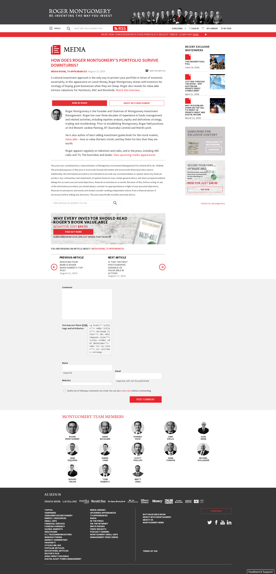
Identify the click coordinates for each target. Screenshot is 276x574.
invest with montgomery (157, 517)
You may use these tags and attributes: (75, 327)
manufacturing (53, 537)
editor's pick (52, 553)
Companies (50, 512)
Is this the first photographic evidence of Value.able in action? (118, 268)
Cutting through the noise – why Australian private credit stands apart (195, 86)
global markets (54, 529)
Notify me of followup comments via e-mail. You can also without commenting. (109, 390)
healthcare (51, 531)
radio (93, 518)
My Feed (227, 28)
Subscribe (177, 28)
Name (65, 363)
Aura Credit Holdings (57, 556)
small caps (51, 520)
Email (118, 371)
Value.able (71, 139)
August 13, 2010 (68, 273)
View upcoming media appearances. (135, 155)
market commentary (56, 539)
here (186, 34)
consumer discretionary (59, 515)
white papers (97, 526)
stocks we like (53, 545)
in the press (97, 520)
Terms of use (150, 551)
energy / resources (55, 518)
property (50, 542)
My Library (212, 28)
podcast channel (99, 531)
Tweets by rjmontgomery (213, 203)
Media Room (58, 71)
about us (148, 519)
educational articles (57, 550)
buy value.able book (154, 514)
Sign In (195, 28)
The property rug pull (194, 63)
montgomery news (153, 522)
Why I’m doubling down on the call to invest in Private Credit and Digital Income (195, 110)
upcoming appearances (103, 512)
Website (66, 380)
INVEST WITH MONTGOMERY (137, 103)
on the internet (99, 523)
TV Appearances (77, 71)
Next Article (117, 257)
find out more (73, 231)
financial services (55, 523)
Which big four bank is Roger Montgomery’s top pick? (71, 266)
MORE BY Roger (79, 103)
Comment (67, 287)
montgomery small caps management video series (104, 536)
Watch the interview (127, 90)
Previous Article (72, 257)
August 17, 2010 (117, 276)
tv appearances (99, 515)
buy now (205, 189)
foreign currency (55, 526)
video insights (98, 529)
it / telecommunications (58, 534)
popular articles (54, 548)
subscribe (214, 149)
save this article (157, 71)
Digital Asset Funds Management (63, 558)
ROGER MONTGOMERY (80, 14)
